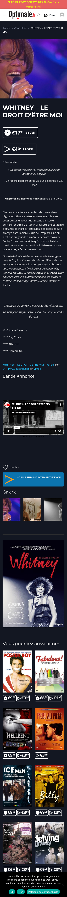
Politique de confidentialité (43, 891)
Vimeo (37, 368)
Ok (12, 891)
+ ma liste (14, 467)
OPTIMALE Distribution (16, 368)
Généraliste (20, 28)
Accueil (6, 28)
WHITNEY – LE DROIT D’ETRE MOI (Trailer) (28, 364)
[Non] (62, 884)
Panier (53, 15)
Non (21, 891)
